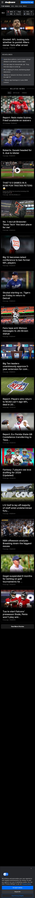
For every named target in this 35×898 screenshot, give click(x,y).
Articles (16, 93)
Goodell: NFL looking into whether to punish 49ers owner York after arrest (16, 42)
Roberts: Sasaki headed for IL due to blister (17, 151)
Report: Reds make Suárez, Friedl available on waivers (17, 119)
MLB (25, 6)
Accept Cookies (17, 887)
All (9, 93)
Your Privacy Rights (17, 895)
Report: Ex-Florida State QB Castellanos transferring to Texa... (17, 437)
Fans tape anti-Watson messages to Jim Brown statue (15, 331)
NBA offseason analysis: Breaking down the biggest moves (17, 543)
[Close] (31, 868)
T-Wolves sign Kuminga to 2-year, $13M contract (16, 81)
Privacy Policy (26, 884)
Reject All (17, 891)
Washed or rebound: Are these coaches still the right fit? (17, 76)
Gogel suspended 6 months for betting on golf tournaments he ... (17, 579)
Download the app (27, 2)
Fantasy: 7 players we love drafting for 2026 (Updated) (17, 472)
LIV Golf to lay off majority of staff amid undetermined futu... (17, 508)
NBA (17, 6)
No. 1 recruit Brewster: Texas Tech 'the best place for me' (17, 224)
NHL (20, 6)
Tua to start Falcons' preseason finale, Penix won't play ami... (15, 614)
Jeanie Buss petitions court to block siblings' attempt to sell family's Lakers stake (17, 60)
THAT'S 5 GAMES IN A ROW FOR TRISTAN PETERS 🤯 (17, 185)
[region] (17, 882)
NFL (12, 6)
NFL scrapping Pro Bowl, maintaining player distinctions (17, 71)
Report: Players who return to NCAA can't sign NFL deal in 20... (17, 402)
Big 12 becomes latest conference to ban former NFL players (16, 260)
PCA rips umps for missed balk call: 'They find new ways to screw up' (16, 65)
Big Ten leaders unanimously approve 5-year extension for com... (16, 366)
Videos (24, 93)
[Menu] (2, 2)
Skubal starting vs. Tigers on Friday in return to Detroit (16, 295)
